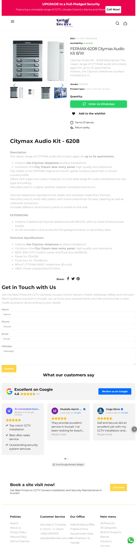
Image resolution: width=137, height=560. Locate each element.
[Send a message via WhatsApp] (130, 540)
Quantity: (76, 96)
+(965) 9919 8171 (49, 533)
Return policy (82, 127)
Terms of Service (20, 541)
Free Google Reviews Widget (70, 464)
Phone (5, 321)
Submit (9, 368)
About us (15, 527)
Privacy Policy (18, 532)
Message (7, 346)
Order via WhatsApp (101, 104)
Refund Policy (18, 536)
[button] (14, 85)
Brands (104, 536)
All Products (107, 523)
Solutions (106, 541)
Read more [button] (58, 434)
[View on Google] (54, 411)
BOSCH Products (110, 532)
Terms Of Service (84, 122)
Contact (105, 545)
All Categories (108, 527)
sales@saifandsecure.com (53, 538)
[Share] (68, 278)
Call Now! (113, 9)
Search (14, 523)
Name (5, 309)
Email (5, 333)
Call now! (118, 487)
